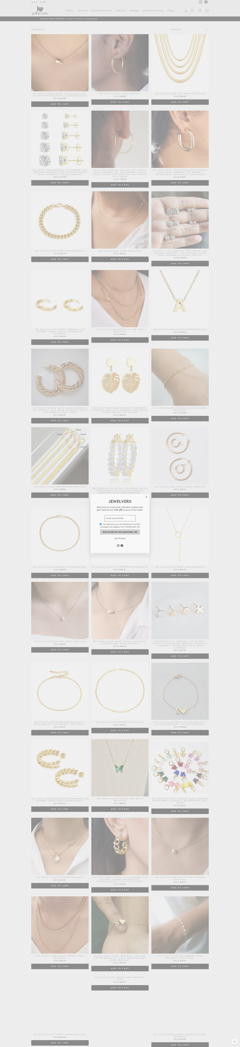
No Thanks (120, 538)
